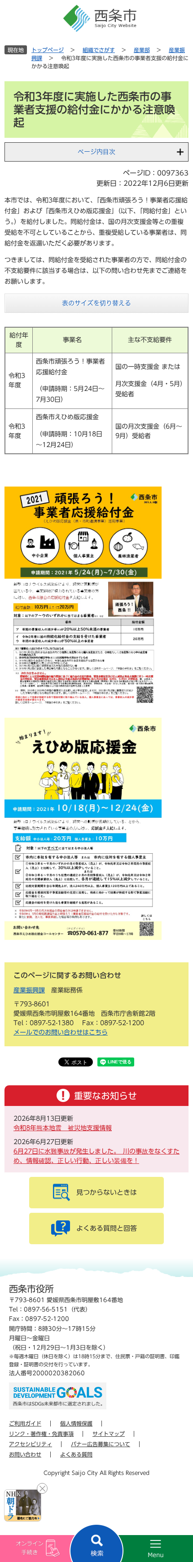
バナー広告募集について (100, 1444)
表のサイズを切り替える (96, 303)
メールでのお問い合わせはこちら (60, 1032)
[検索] (96, 1543)
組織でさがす (99, 50)
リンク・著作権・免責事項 (41, 1433)
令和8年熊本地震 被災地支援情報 (62, 1128)
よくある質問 (76, 1454)
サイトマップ (108, 1433)
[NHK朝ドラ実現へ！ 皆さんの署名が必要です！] (22, 1505)
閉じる (42, 1488)
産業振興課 (29, 990)
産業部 (142, 50)
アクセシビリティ (30, 1444)
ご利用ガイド (25, 1423)
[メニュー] (144, 1548)
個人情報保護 (76, 1423)
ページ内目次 (96, 152)
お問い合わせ (25, 1454)
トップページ (47, 50)
